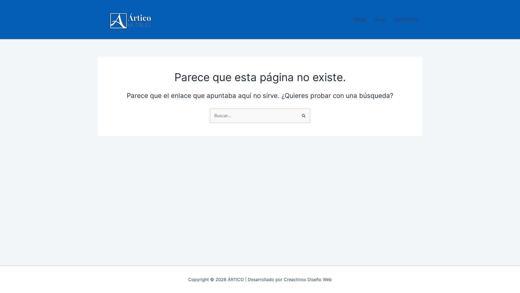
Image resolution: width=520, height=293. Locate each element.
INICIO (359, 19)
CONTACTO (406, 19)
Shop (380, 19)
